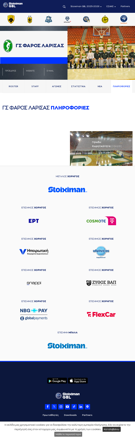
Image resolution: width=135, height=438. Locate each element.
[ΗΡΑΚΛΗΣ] (48, 20)
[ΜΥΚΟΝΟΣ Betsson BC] (123, 20)
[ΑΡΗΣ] (29, 20)
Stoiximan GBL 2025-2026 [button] (85, 6)
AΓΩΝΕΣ (56, 86)
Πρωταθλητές (51, 415)
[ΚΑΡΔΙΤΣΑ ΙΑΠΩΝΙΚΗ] (67, 20)
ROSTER (13, 86)
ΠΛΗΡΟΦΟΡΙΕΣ (121, 86)
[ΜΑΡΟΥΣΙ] (105, 20)
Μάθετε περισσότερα (68, 434)
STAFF (35, 86)
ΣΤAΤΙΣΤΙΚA (78, 86)
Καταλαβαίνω (111, 429)
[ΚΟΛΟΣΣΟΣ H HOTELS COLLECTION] (86, 20)
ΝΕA (100, 86)
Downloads (70, 415)
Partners (125, 6)
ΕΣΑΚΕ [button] (110, 6)
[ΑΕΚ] (11, 20)
